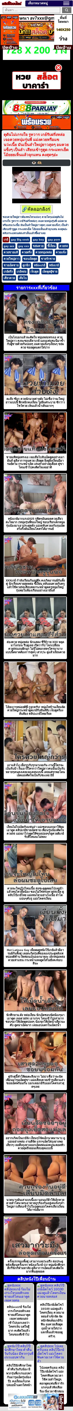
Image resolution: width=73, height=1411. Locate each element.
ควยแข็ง (61, 252)
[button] (66, 3)
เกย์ (6, 239)
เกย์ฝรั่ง (8, 271)
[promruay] (36, 128)
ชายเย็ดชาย (11, 265)
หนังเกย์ (54, 265)
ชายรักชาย (48, 258)
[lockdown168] (33, 1409)
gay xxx (23, 246)
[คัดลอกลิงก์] (36, 209)
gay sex (9, 246)
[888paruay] (36, 80)
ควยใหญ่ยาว (11, 258)
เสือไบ (23, 278)
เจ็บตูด (34, 271)
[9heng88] (36, 39)
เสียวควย (9, 278)
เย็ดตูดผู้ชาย (49, 271)
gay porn (54, 239)
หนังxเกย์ (39, 265)
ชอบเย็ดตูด (30, 258)
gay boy (38, 239)
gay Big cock (20, 239)
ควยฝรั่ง (27, 252)
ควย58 (63, 246)
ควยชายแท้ (11, 252)
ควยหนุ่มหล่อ (43, 252)
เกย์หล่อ (22, 271)
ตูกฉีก (26, 265)
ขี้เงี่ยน (51, 246)
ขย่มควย (38, 246)
